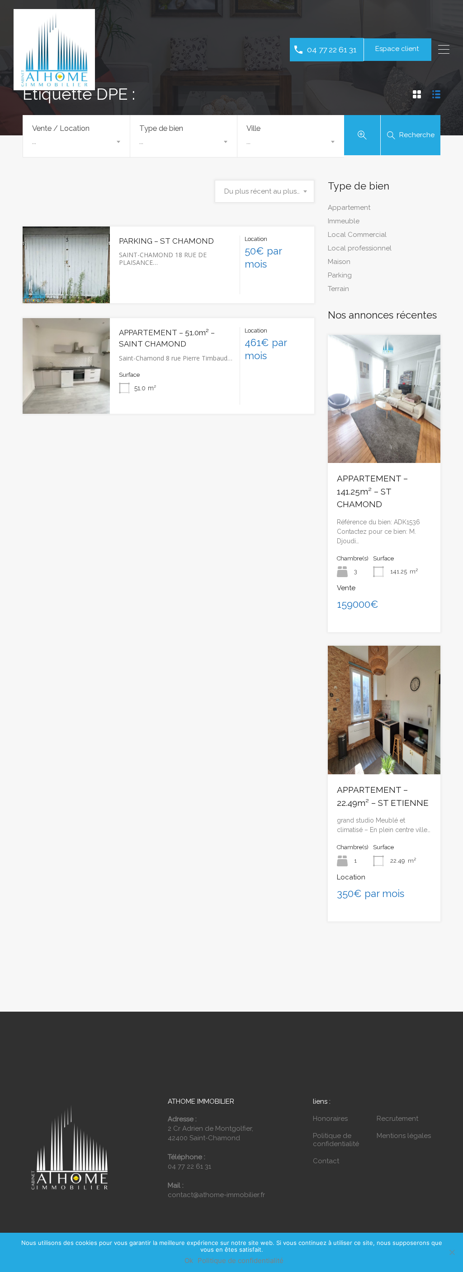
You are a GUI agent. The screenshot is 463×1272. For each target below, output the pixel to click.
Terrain (338, 289)
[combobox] (76, 141)
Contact (326, 1161)
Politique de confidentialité (336, 1140)
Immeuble (343, 221)
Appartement (349, 208)
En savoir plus (66, 287)
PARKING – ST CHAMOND (166, 240)
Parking (340, 275)
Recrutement (397, 1119)
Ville (253, 128)
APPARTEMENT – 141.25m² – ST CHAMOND (372, 491)
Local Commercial (357, 235)
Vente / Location (61, 128)
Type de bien (161, 128)
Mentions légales (404, 1136)
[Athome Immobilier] (54, 86)
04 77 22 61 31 (332, 49)
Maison (339, 262)
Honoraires (330, 1119)
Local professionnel (360, 248)
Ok (188, 1261)
